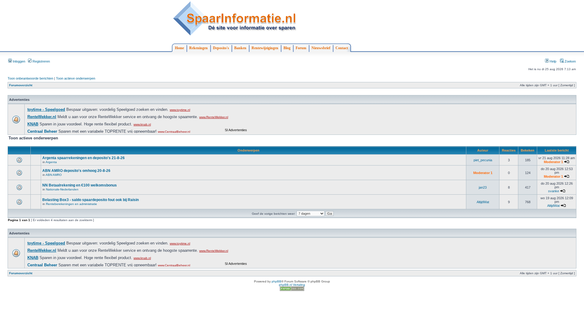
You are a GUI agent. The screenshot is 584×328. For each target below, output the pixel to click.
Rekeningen (198, 48)
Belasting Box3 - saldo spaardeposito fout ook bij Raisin (90, 200)
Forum (301, 48)
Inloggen (18, 61)
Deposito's (221, 48)
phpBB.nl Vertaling (292, 284)
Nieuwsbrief (320, 48)
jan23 (483, 187)
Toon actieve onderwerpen (75, 78)
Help (552, 61)
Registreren (41, 61)
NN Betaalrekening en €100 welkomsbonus (79, 185)
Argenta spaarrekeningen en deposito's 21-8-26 (83, 158)
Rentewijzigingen (265, 48)
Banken (240, 48)
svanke (553, 191)
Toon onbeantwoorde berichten (30, 78)
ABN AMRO (54, 174)
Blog (286, 48)
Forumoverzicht (20, 85)
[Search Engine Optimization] (292, 290)
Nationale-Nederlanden (62, 189)
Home (179, 48)
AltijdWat (483, 202)
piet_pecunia (483, 160)
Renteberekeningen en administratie (71, 204)
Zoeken (570, 61)
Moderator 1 (553, 162)
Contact (341, 48)
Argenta (51, 162)
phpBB (276, 281)
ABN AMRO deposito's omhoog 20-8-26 (76, 171)
